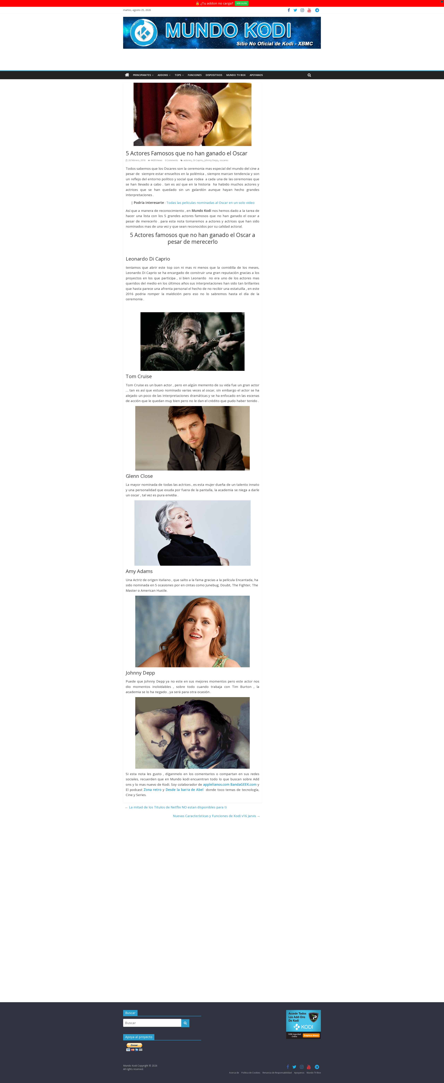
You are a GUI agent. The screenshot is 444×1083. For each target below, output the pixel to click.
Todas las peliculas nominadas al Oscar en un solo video (210, 202)
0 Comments (171, 160)
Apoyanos (256, 75)
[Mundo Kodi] (127, 75)
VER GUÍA (242, 3)
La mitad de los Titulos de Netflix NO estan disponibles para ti (176, 807)
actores (187, 160)
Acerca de (234, 1072)
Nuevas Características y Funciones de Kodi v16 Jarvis (216, 816)
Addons (163, 75)
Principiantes (142, 75)
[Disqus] (192, 863)
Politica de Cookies (250, 1072)
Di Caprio (198, 160)
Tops (178, 75)
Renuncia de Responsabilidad (277, 1072)
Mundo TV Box (236, 75)
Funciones (195, 75)
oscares (224, 160)
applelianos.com (216, 784)
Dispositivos (214, 75)
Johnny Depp (211, 160)
